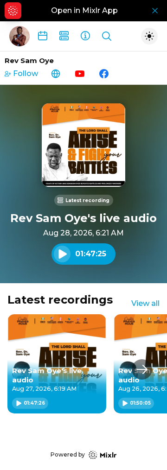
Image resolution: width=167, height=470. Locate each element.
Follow (25, 73)
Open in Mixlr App (84, 10)
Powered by (68, 454)
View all (145, 303)
